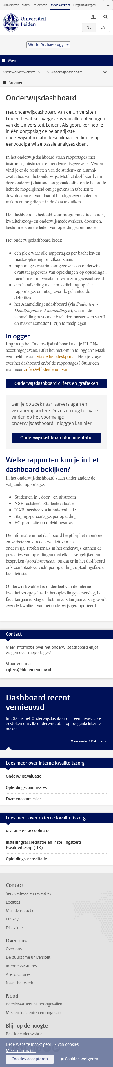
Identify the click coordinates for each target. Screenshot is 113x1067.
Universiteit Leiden (16, 5)
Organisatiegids (84, 5)
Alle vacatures (18, 974)
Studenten (40, 5)
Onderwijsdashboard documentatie (56, 438)
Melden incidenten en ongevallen (35, 1013)
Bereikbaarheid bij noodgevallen (34, 1004)
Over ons (14, 949)
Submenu (17, 82)
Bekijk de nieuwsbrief (25, 1034)
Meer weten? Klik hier (86, 741)
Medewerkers (60, 5)
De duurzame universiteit (28, 957)
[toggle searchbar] (105, 16)
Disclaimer (15, 928)
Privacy (12, 919)
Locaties (13, 902)
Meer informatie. (21, 1051)
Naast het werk (19, 983)
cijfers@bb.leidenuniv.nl (46, 369)
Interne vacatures (21, 966)
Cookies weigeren (81, 1059)
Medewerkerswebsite (19, 72)
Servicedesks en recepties (28, 893)
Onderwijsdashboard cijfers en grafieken (56, 383)
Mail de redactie (20, 910)
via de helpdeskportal (56, 356)
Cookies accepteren (30, 1059)
